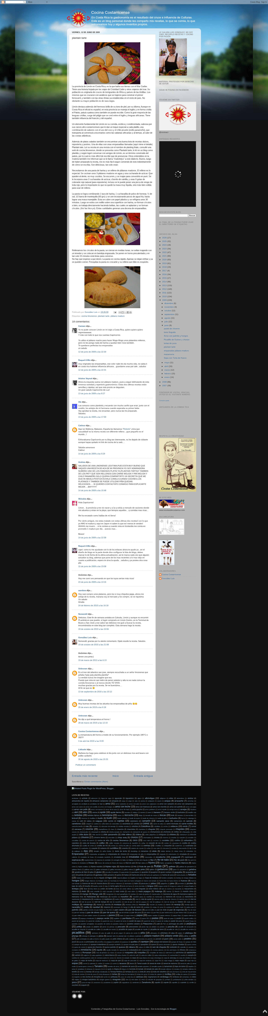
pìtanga (84, 936)
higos (109, 878)
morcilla (108, 905)
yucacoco (97, 982)
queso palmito (110, 947)
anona (143, 801)
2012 (164, 289)
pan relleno (78, 915)
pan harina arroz (167, 912)
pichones (95, 933)
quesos (122, 947)
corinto (166, 843)
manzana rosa (77, 897)
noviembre (169, 307)
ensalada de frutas (87, 857)
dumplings (134, 851)
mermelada (127, 899)
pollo (193, 935)
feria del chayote (142, 860)
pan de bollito (149, 910)
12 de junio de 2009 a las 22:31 (92, 370)
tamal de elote (155, 963)
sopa (134, 958)
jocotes (190, 883)
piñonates (153, 933)
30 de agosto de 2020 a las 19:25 (93, 759)
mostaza (117, 904)
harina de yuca (168, 875)
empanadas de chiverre (117, 854)
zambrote (135, 982)
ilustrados (128, 883)
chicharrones (155, 832)
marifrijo (149, 897)
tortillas (168, 974)
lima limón (93, 889)
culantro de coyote (137, 848)
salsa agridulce (97, 955)
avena (94, 812)
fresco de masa (117, 863)
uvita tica (130, 977)
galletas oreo (88, 869)
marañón (125, 897)
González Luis (85, 637)
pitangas (93, 936)
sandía (182, 955)
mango (85, 894)
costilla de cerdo (88, 845)
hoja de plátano (122, 878)
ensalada (183, 854)
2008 (164, 382)
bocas (163, 815)
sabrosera (169, 952)
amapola (115, 801)
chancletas (131, 829)
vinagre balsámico (89, 980)
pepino (96, 927)
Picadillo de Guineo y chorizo (176, 340)
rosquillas (141, 952)
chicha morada (114, 832)
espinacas (76, 860)
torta (135, 972)
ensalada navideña (103, 857)
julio (166, 322)
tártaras (89, 969)
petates (162, 927)
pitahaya (189, 933)
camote (189, 821)
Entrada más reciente (85, 775)
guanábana (135, 872)
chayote (151, 829)
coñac (143, 843)
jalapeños (164, 883)
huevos (184, 881)
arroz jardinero (150, 809)
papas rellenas (189, 915)
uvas (122, 977)
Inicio (116, 775)
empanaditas (151, 854)
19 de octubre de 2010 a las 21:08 (93, 645)
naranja (177, 904)
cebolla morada (123, 826)
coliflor (102, 843)
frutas (158, 866)
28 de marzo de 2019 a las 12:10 (93, 723)
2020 (164, 260)
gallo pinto (140, 869)
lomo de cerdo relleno (123, 889)
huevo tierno (173, 881)
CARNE (146, 824)
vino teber (134, 979)
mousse (142, 904)
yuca (74, 982)
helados (192, 874)
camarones (178, 821)
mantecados (156, 894)
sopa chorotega (155, 958)
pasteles (75, 924)
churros (165, 837)
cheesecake (84, 832)
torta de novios (79, 974)
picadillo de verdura (187, 929)
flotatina (74, 863)
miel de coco (183, 899)
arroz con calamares (149, 804)
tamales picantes (143, 966)
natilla (86, 907)
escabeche (161, 857)
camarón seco (162, 821)
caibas (89, 821)
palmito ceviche (88, 910)
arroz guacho (137, 809)
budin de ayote (135, 818)
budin (100, 818)
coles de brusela (89, 843)
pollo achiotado (81, 939)
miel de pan (128, 902)
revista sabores (158, 950)
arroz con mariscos (143, 807)
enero (167, 377)
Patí (164, 924)
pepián (88, 927)
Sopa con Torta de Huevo (175, 358)
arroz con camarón (167, 804)
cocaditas (75, 840)
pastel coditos (189, 918)
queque (145, 941)
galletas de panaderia (186, 866)
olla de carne (135, 907)
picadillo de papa (125, 929)
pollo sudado (129, 939)
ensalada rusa (119, 857)
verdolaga (164, 977)
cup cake (156, 848)
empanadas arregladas (97, 854)
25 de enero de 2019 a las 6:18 (92, 707)
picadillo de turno (157, 929)
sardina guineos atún (87, 958)
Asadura (193, 809)
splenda (92, 963)
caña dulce (105, 824)
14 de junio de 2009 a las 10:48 (92, 490)
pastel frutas (189, 921)
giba (91, 872)
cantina (96, 824)
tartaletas (81, 969)
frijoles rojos (111, 866)
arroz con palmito (176, 807)
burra (183, 818)
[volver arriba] (265, 1012)
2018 (164, 267)
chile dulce (83, 834)
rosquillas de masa (156, 952)
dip (190, 848)
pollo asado (106, 939)
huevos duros (102, 883)
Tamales (98, 966)
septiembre (169, 314)
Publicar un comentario (86, 765)
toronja (89, 972)
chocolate (111, 837)
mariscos (169, 897)
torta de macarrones (189, 972)
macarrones (188, 889)
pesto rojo (145, 927)
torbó (81, 972)
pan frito (156, 912)
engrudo (162, 854)
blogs (140, 815)
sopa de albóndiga (170, 958)
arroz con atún (134, 804)
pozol (74, 942)
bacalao (127, 812)
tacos (132, 963)
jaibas (153, 883)
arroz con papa (191, 807)
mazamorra (169, 354)
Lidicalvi (82, 749)
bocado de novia (151, 815)
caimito (110, 821)
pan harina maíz (181, 912)
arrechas (190, 801)
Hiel (95, 878)
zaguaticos (125, 982)
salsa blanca (109, 955)
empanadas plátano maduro (176, 351)
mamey (168, 891)
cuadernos (178, 845)
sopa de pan (116, 961)
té (104, 969)
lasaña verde (97, 886)
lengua (150, 886)
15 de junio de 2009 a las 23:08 (92, 566)
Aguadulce (129, 798)
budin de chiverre (149, 818)
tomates (177, 969)
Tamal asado (142, 963)
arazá (159, 801)
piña (143, 933)
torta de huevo (174, 972)
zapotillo (174, 982)
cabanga (191, 818)
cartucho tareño (77, 826)
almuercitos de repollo (80, 801)
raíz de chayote (159, 947)
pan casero (120, 910)
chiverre (85, 837)
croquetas (168, 846)
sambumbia (174, 955)
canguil (88, 824)
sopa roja (190, 960)
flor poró (191, 860)
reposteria (122, 950)
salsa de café (133, 955)
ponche (150, 939)
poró (166, 939)
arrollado (84, 804)
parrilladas (127, 918)
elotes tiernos (166, 851)
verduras (175, 977)
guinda (81, 875)
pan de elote (161, 910)
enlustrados (172, 854)
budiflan (92, 818)
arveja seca (173, 809)
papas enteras (165, 915)
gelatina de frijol (81, 872)
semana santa (102, 958)
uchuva (114, 977)
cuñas (148, 848)
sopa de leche (86, 961)
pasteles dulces (118, 924)
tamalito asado (157, 966)
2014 (164, 282)
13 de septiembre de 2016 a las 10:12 (95, 692)
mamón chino (188, 891)
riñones (182, 950)
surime (107, 963)
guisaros (110, 875)
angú (130, 801)
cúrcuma (166, 848)
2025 (164, 241)
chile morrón (96, 834)
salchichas (180, 953)
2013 (164, 285)
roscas (119, 952)
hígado (101, 878)
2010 (164, 296)
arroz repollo (162, 809)
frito (135, 867)
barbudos (181, 812)
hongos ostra (102, 881)
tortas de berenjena (127, 974)
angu (123, 801)
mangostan (110, 894)
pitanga (75, 936)
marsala (178, 897)
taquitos (191, 966)
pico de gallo (105, 933)
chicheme (167, 832)
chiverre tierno (99, 838)
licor (85, 889)
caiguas (98, 821)
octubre (168, 311)
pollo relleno (117, 939)
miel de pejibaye (155, 902)
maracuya (104, 897)
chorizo (134, 837)
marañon (114, 897)
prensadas (90, 942)
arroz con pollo (81, 809)
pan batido (99, 910)
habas (126, 875)
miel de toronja (169, 902)
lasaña (87, 886)
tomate (140, 969)
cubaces (103, 848)
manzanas (91, 897)
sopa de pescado (130, 960)
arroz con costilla (91, 807)
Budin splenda (122, 818)
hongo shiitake (189, 878)
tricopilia (97, 977)
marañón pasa (138, 897)
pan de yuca (136, 913)
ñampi (125, 907)
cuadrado (75, 848)
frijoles (151, 862)
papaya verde (103, 918)
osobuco (169, 907)
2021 (164, 256)
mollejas (75, 904)
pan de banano (135, 910)
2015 (164, 278)
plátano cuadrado (135, 936)
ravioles (191, 947)
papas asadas (152, 915)
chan (112, 829)
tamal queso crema (84, 966)
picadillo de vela (172, 929)
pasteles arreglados (87, 924)
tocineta (132, 969)
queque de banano (161, 942)
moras (99, 905)
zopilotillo (183, 982)
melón (117, 899)
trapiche (77, 977)
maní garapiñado (122, 894)
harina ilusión (181, 875)
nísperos (107, 907)
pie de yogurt (118, 933)
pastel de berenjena (78, 921)
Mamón (177, 891)
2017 (164, 271)
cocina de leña (103, 840)
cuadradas (189, 846)
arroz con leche (122, 806)
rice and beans (172, 950)
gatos (175, 869)
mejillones (108, 899)
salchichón (191, 952)
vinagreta (116, 979)
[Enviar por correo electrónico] (120, 312)
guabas (116, 872)
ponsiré (158, 939)
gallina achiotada (101, 869)
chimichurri (183, 834)
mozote (152, 904)
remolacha (86, 949)
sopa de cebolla (184, 958)
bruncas (84, 818)
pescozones (133, 927)
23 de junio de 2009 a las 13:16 (92, 582)
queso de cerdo (79, 947)
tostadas (193, 974)
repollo (99, 950)
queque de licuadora (81, 944)
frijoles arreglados (166, 863)
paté (158, 924)
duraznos (144, 851)
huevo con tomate (150, 881)
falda (124, 860)
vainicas (139, 977)
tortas (114, 974)
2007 (164, 386)
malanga (158, 891)
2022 (164, 252)
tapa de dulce (180, 966)
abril (166, 366)
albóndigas (150, 798)
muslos (160, 904)
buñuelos (173, 818)
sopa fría (158, 960)
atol (76, 812)
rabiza (141, 947)
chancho (120, 829)
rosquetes (129, 952)
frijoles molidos (83, 866)
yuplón (116, 982)
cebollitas (157, 826)
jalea (172, 883)
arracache (178, 801)
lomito (110, 889)
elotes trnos (178, 851)
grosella (108, 872)
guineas (90, 875)
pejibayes (191, 923)
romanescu (192, 950)
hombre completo (167, 878)
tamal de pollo (185, 963)
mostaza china (130, 904)
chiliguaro (162, 835)
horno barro (123, 881)
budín (109, 818)
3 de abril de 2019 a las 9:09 (91, 741)
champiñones (103, 829)
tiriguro (124, 969)
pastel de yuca (176, 921)
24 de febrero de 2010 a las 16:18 (93, 605)
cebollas (135, 826)
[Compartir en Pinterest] (130, 312)
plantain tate (123, 936)
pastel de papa (135, 921)
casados (95, 826)
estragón (117, 860)
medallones (97, 899)
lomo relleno (153, 889)
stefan (100, 963)
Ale (79, 402)
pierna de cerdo (131, 933)
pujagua (109, 942)
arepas (167, 801)
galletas (172, 866)
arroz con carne (77, 807)
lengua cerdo (162, 886)
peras (104, 927)
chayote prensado (166, 829)
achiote (85, 798)
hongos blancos (89, 881)
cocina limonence (89, 316)
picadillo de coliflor (94, 929)
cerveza (78, 829)
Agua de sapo (106, 798)
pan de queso (109, 912)
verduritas (185, 977)
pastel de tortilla (162, 921)
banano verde (169, 812)
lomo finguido (170, 332)
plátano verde (171, 935)
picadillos (78, 932)
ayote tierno (116, 812)
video (194, 977)
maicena (75, 891)
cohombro (188, 840)
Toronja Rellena (116, 972)
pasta (137, 918)
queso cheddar (178, 944)
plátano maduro (118, 316)
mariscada (158, 897)
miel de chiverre (171, 899)
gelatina (192, 869)
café (81, 821)
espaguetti (175, 857)
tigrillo (109, 969)
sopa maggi (168, 960)
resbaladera (133, 950)
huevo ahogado (135, 881)
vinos (143, 979)
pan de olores (93, 912)
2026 (164, 238)
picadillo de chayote (78, 929)
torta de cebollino (160, 972)
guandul (145, 872)
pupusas (125, 942)
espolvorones (89, 860)
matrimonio (75, 899)
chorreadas (147, 837)
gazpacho (183, 869)
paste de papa (169, 918)
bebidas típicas (93, 815)
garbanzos (162, 869)
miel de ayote (146, 899)
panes (112, 915)
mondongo (88, 904)
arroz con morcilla (160, 807)
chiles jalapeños (150, 834)
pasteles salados (133, 924)
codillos (177, 840)
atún (85, 812)
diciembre (169, 303)
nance (168, 905)
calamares (134, 821)
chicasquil (94, 832)
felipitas (131, 860)
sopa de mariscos (101, 960)
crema (113, 845)
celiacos (174, 826)
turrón (106, 977)
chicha (103, 832)
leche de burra (127, 886)
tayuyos (98, 969)
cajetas (120, 821)
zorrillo (191, 982)
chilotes (172, 834)
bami (149, 812)
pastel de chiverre (172, 329)
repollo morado (111, 950)
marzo (167, 370)
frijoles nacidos (96, 867)
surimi (115, 963)
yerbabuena (177, 979)
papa (121, 915)
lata (106, 886)
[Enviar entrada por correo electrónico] (115, 312)
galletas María (76, 869)
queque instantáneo (98, 944)
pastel (178, 918)
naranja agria (189, 904)
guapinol (154, 872)
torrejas (128, 972)
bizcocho (129, 815)
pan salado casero (91, 915)
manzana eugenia (187, 894)
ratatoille (183, 947)
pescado (121, 927)
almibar (190, 798)
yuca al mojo (86, 982)
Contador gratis (164, 400)
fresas (91, 863)
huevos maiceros (116, 883)
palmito (75, 910)
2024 (164, 245)
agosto (167, 318)
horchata (113, 881)
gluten (99, 872)
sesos (112, 958)
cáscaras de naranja (108, 826)
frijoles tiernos (125, 867)
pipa (173, 933)
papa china (130, 915)
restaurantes (145, 950)
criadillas (158, 845)
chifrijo (176, 832)
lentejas (75, 889)
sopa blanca (143, 958)
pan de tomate (124, 912)
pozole (81, 942)
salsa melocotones (160, 955)
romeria (77, 952)
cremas (146, 846)
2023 (164, 249)
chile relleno (126, 834)
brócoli (75, 818)
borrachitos (190, 815)
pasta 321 (145, 918)
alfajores (163, 798)
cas (87, 826)
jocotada (181, 883)
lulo (163, 889)
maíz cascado (108, 891)
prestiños (100, 942)
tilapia (116, 969)
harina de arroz (137, 875)
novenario (116, 907)
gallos (152, 869)
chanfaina (141, 829)
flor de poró (179, 860)
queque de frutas (177, 942)
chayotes (180, 829)
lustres (169, 889)
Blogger (173, 1009)
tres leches (87, 977)
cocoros (156, 840)
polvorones (141, 939)
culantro (125, 848)
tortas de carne (142, 974)
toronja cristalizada (101, 972)
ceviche (89, 829)
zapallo (157, 982)
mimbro (180, 902)
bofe (172, 815)
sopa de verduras (145, 960)
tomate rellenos (166, 969)
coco (135, 840)
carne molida (187, 824)
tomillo (74, 972)
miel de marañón (115, 902)
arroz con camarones (185, 804)
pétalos (154, 927)
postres (188, 938)
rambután (173, 947)
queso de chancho (95, 947)
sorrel (85, 963)
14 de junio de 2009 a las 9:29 (91, 454)
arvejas (183, 809)
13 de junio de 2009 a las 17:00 (92, 417)
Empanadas (78, 854)
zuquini (84, 985)
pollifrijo (185, 936)
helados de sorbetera (83, 878)
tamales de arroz (113, 966)
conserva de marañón (130, 843)
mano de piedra (144, 894)
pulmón (116, 942)
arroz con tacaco (97, 809)
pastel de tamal (149, 921)
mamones (75, 894)
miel (137, 899)
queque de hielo (191, 942)
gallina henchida (115, 869)
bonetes (180, 815)
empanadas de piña (136, 854)
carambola (126, 824)
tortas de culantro (156, 974)
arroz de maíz (124, 809)
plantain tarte (103, 316)
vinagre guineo (104, 979)
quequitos (144, 944)
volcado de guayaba (155, 979)
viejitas (77, 979)
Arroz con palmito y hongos (176, 336)
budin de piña (162, 818)
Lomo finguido (139, 889)
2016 (164, 274)
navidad (96, 907)
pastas (155, 918)
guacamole (125, 872)
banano (157, 812)
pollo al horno (94, 939)
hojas (140, 878)
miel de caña (158, 899)
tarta (73, 969)
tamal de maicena (170, 963)
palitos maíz (179, 907)
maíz (84, 891)
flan (152, 860)
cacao (74, 821)
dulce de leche (121, 851)
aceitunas (75, 798)
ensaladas (134, 857)
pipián (180, 933)
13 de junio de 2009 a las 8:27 (91, 394)
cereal (193, 826)
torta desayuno (104, 974)
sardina (74, 958)
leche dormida (140, 886)
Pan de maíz (192, 910)
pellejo (79, 927)
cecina (165, 826)
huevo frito (163, 881)
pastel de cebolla (94, 921)
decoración (183, 848)
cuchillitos (114, 848)
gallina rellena (128, 869)
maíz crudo (120, 891)
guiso (119, 875)
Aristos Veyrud (85, 378)
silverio (119, 958)
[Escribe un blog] (122, 312)
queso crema (191, 944)
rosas (112, 952)
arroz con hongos (106, 807)
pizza (101, 936)
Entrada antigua (143, 775)
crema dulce (136, 845)
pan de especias (176, 910)
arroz (107, 803)
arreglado (75, 804)
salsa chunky (121, 955)
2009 (164, 300)
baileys (135, 812)
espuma (99, 860)
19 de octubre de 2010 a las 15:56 (93, 629)
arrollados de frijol (96, 804)
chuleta (157, 838)
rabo (147, 947)
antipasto (151, 801)
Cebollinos (145, 826)
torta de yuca (91, 974)
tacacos (122, 963)
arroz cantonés (121, 804)
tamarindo (168, 966)
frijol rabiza (141, 863)
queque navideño (115, 944)
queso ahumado (164, 944)
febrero (167, 374)
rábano (132, 947)
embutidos (189, 851)
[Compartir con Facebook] (127, 312)
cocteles (165, 840)
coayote (182, 837)
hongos (75, 880)
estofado (108, 860)
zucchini (75, 985)
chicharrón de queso (140, 832)
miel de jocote (86, 902)
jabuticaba (144, 883)
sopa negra (179, 961)
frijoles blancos (181, 863)
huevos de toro (88, 883)
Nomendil (82, 614)
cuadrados (84, 848)
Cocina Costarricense (88, 731)
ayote (103, 812)
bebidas (78, 815)
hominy (178, 878)
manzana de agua (170, 894)
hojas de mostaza (152, 878)
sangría (191, 955)
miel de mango (100, 902)
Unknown (82, 669)
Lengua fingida (189, 886)
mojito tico (190, 902)
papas (140, 915)
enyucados (148, 857)
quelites (134, 942)
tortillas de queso (181, 974)
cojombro (75, 843)
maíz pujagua (144, 891)
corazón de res (155, 843)
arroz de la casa (111, 809)
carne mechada (172, 824)
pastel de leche (121, 921)
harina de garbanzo (152, 875)
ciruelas (173, 837)
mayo (167, 363)
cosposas (175, 843)
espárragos (189, 857)
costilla (184, 843)
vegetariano (152, 977)
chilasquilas (186, 832)
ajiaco (139, 798)
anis (136, 801)
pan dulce (147, 912)
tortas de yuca (170, 343)
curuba (173, 848)
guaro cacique (166, 872)
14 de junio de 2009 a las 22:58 (92, 538)
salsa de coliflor (146, 955)
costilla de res (102, 846)
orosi (161, 907)
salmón (78, 955)
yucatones (107, 982)
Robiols (126, 429)
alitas (171, 798)
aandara (82, 590)
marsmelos (189, 897)
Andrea (81, 462)
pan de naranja (79, 912)
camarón (146, 821)
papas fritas (177, 915)
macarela (178, 889)
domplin (96, 851)
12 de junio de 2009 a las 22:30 (92, 352)
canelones (76, 824)
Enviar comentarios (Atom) (96, 782)
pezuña (171, 927)
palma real (190, 907)
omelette (146, 907)
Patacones (148, 924)
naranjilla (76, 907)
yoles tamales (189, 979)
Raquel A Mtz (84, 360)
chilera (138, 834)
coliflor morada (114, 843)
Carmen (82, 326)
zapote (166, 982)
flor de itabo (163, 859)
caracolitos (115, 824)
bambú (142, 812)
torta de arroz (145, 972)
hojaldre (133, 878)
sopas (75, 963)
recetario (75, 950)
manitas (133, 894)
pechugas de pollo (176, 924)
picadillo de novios (109, 929)
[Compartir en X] (125, 312)
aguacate (118, 798)
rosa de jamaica (101, 952)
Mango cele (97, 894)
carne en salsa (158, 824)
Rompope (86, 952)
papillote (116, 918)
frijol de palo (130, 863)
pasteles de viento (103, 924)
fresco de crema (103, 863)
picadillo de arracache (186, 927)
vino (127, 979)
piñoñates (164, 933)
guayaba (178, 872)
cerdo (185, 826)
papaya (75, 918)
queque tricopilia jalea (131, 944)
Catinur (81, 425)
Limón (102, 889)
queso (153, 944)
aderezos (94, 798)
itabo (136, 883)
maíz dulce (131, 891)
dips (86, 851)
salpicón (86, 955)
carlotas (137, 824)
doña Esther (107, 851)
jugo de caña (77, 886)
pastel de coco (108, 921)
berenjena (107, 815)
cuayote (94, 848)
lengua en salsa (175, 886)
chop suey (122, 837)
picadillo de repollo (141, 929)
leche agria (114, 886)
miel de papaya (141, 902)
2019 (164, 263)
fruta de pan (144, 866)
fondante (83, 863)
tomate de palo (152, 969)
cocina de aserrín (88, 840)
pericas (111, 927)
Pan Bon (109, 910)
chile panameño (110, 834)
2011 (164, 293)
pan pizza (193, 912)
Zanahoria (146, 982)
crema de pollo (124, 845)
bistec (120, 815)
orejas (155, 907)
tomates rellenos (188, 969)
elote (154, 851)
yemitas (167, 979)
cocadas (191, 837)
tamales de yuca (128, 966)
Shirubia (82, 499)
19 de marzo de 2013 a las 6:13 (92, 660)
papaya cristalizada (87, 918)
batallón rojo (192, 812)
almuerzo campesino (100, 801)
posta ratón (177, 939)
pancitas (103, 915)
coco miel (146, 840)
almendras (180, 798)
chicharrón (126, 832)
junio (166, 325)
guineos (99, 875)
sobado (126, 958)
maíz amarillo (94, 891)
